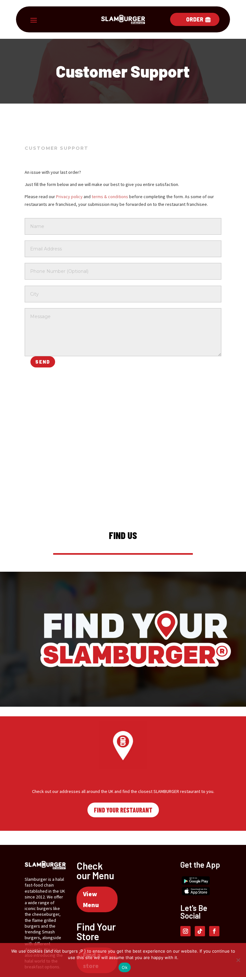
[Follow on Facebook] (214, 931)
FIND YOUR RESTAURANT (123, 810)
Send (42, 362)
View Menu (91, 899)
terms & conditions (110, 196)
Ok (124, 967)
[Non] (238, 960)
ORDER (194, 19)
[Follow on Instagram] (185, 931)
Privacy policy (69, 196)
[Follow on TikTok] (200, 931)
